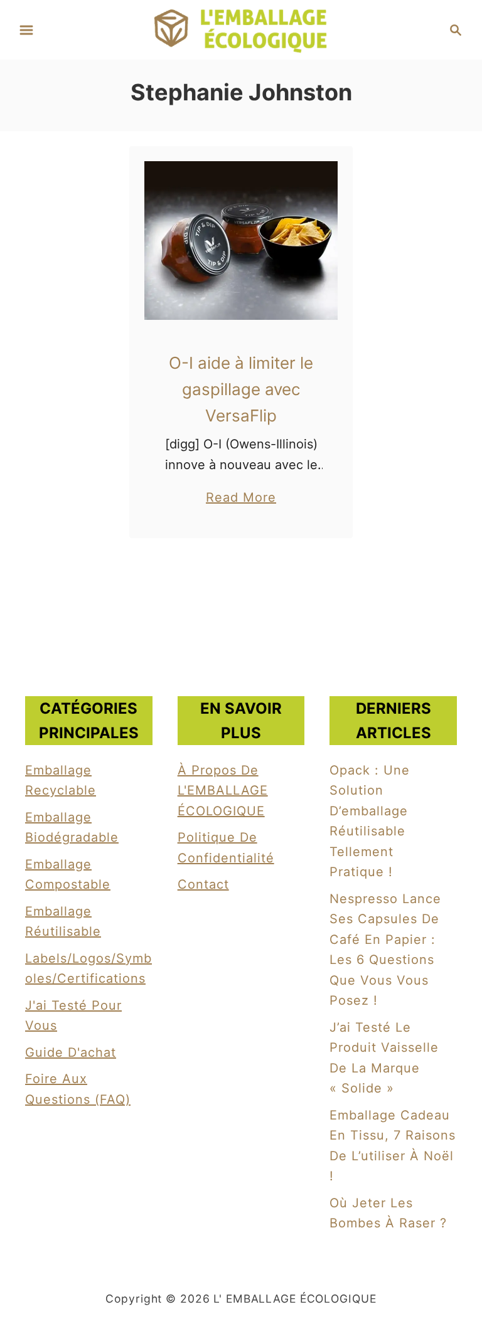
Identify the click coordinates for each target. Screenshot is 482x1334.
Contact (203, 884)
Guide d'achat (70, 1052)
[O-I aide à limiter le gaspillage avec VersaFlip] (241, 240)
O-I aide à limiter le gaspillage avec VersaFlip (241, 389)
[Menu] (26, 30)
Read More (241, 498)
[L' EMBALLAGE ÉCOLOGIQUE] (241, 28)
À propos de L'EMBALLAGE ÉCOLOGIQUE (223, 790)
